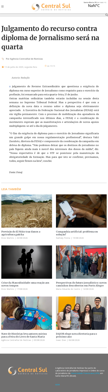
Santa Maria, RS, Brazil (93, 7)
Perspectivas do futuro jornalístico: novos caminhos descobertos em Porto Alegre (81, 284)
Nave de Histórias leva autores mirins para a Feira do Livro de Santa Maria (24, 335)
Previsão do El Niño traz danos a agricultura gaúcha (20, 233)
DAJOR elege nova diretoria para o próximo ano (76, 335)
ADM (57, 384)
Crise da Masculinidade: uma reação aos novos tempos (25, 284)
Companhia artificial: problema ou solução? (77, 233)
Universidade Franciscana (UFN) (85, 373)
